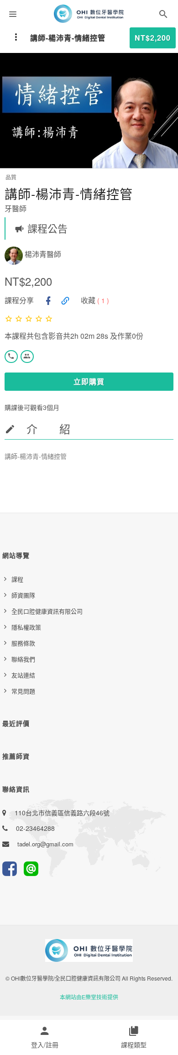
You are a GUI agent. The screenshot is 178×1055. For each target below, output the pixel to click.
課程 (17, 579)
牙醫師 (15, 208)
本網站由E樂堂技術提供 (89, 997)
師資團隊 (23, 595)
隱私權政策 (26, 627)
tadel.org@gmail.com (45, 844)
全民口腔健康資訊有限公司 (47, 611)
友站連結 (23, 675)
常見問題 (23, 691)
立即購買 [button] (89, 381)
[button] (163, 15)
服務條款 (23, 643)
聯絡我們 (23, 659)
